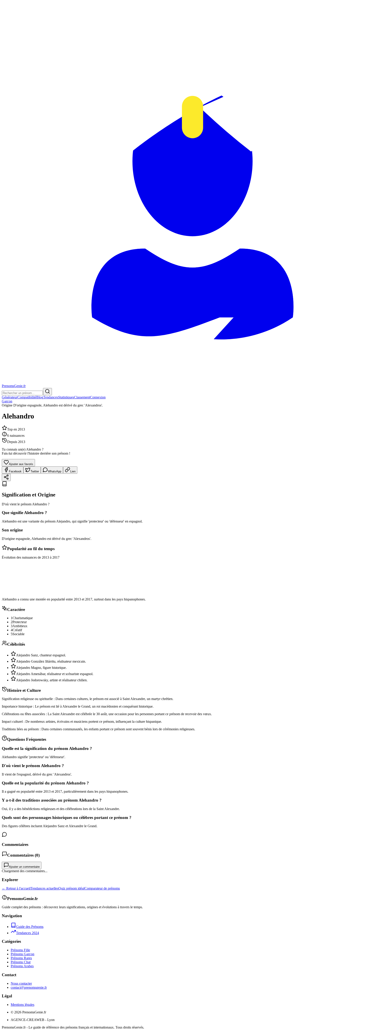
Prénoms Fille (20, 950)
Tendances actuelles (44, 888)
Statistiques (66, 397)
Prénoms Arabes (22, 966)
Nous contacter (21, 983)
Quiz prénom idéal (71, 888)
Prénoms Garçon (22, 954)
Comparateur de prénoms (102, 888)
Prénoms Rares (21, 958)
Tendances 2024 (27, 933)
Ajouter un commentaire (24, 866)
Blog (39, 397)
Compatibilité (26, 397)
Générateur (9, 397)
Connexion (98, 397)
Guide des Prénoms (29, 927)
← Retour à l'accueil (16, 888)
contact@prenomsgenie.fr (29, 987)
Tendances (50, 397)
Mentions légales (22, 1004)
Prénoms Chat (21, 962)
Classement (82, 397)
